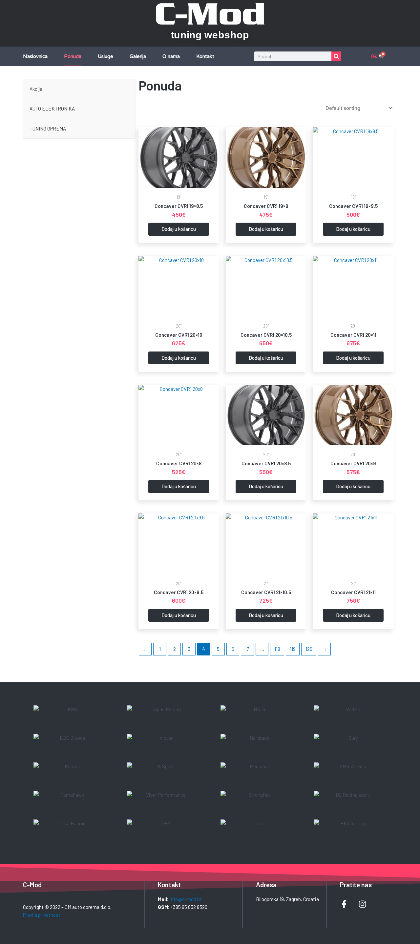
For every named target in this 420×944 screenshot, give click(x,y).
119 (293, 649)
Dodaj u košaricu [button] (178, 229)
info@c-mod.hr (185, 899)
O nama (171, 56)
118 (277, 649)
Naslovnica (35, 56)
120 (308, 649)
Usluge (105, 56)
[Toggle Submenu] (123, 109)
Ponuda (72, 56)
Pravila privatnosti (42, 915)
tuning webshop (210, 34)
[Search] (336, 56)
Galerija (138, 56)
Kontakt (205, 56)
